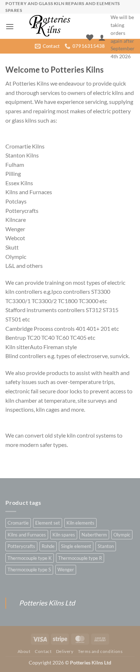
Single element (76, 546)
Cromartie (18, 523)
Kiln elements (80, 523)
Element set (47, 523)
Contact (43, 651)
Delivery (65, 651)
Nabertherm (94, 535)
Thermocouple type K (30, 558)
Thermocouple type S (29, 569)
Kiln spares (63, 535)
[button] (9, 26)
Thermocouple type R (80, 558)
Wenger (65, 569)
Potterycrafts (21, 546)
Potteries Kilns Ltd (47, 603)
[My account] (102, 37)
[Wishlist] (89, 37)
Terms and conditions (100, 651)
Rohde (48, 546)
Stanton (106, 546)
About (24, 651)
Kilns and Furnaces (27, 535)
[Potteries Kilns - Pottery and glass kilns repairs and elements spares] (50, 26)
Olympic (121, 535)
